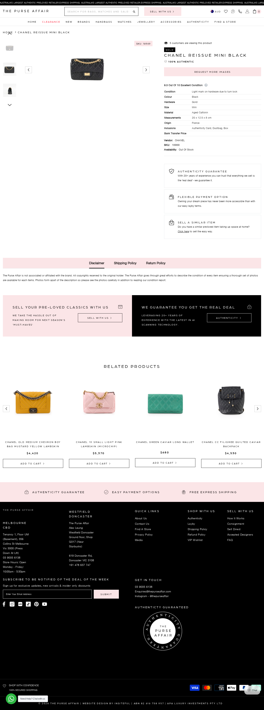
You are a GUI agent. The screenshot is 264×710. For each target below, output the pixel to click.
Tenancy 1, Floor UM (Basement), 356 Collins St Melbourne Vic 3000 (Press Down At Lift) (16, 544)
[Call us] (241, 11)
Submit (106, 594)
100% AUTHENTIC (181, 61)
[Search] (101, 11)
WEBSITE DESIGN (95, 703)
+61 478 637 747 (79, 565)
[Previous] (28, 70)
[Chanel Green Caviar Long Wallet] (165, 408)
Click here (183, 231)
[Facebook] (4, 604)
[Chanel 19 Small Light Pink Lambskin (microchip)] (99, 408)
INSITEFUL (122, 703)
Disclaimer (96, 263)
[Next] (146, 70)
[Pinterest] (20, 604)
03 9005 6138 (11, 557)
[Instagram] (12, 604)
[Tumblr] (36, 604)
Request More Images (212, 71)
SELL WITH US (161, 11)
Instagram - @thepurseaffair (152, 596)
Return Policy (155, 263)
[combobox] (98, 11)
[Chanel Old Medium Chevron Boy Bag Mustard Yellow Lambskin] (33, 408)
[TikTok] (28, 604)
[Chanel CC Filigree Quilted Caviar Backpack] (231, 408)
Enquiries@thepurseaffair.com (153, 591)
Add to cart (31, 463)
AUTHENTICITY (227, 317)
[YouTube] (44, 604)
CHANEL (180, 140)
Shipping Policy (125, 263)
